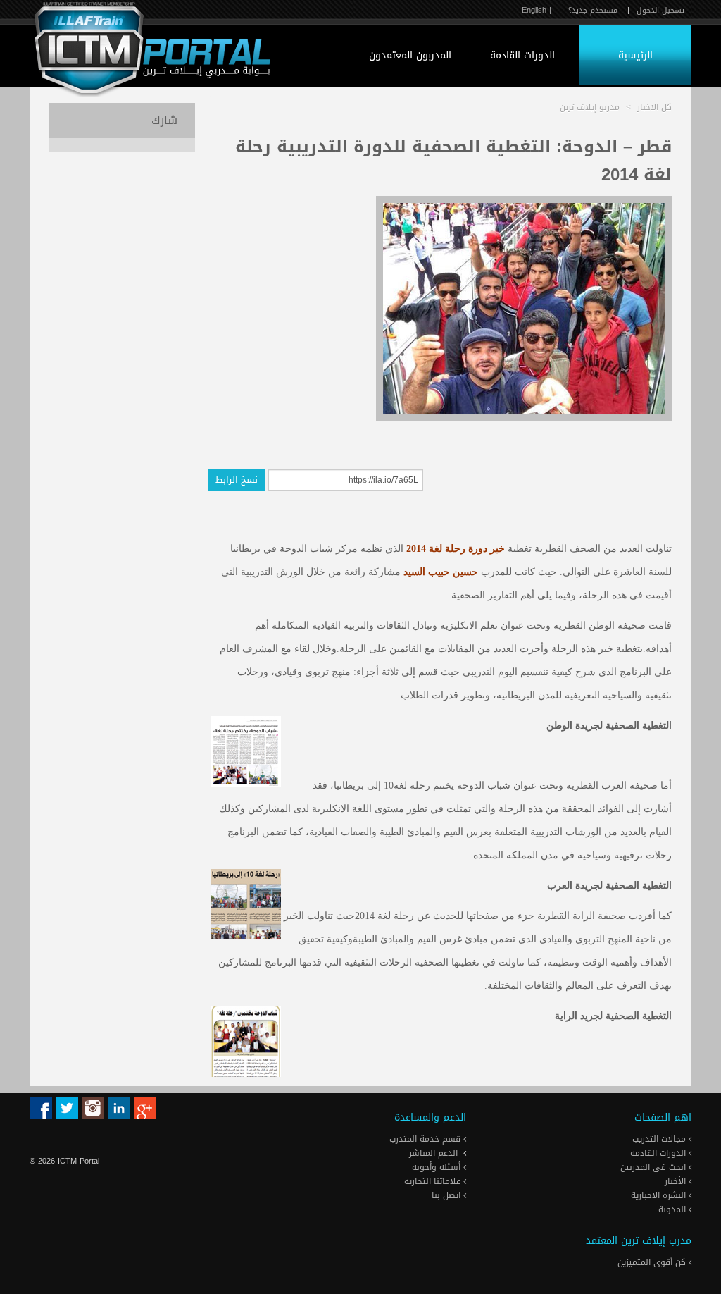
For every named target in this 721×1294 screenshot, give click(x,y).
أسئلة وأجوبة (437, 1167)
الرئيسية (635, 55)
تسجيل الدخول (660, 10)
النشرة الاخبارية (660, 1195)
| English (536, 10)
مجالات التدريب (660, 1139)
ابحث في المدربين (654, 1167)
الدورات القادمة (522, 55)
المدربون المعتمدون (410, 55)
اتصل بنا (447, 1195)
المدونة (673, 1209)
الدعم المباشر (433, 1153)
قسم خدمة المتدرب (426, 1139)
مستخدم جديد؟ (592, 10)
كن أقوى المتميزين (653, 1262)
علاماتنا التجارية (433, 1181)
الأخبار (677, 1181)
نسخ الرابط (236, 479)
